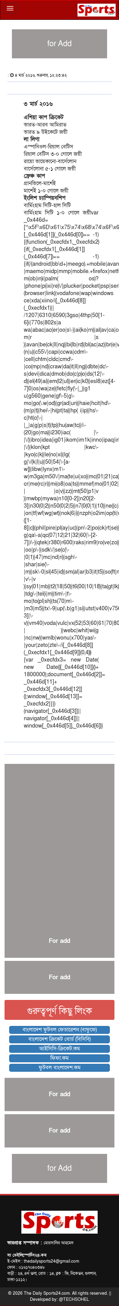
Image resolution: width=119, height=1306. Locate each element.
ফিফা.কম (59, 1058)
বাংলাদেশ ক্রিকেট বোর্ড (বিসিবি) (59, 1039)
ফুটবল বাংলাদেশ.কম (60, 1067)
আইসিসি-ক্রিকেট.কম (59, 1048)
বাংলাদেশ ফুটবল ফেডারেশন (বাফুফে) (60, 1029)
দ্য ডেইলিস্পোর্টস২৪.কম (26, 1255)
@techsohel (74, 1299)
